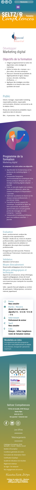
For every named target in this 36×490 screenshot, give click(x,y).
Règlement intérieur (10, 464)
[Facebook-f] (6, 423)
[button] (18, 7)
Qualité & (15, 461)
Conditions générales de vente (14, 452)
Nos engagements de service (13, 469)
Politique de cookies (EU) (14, 479)
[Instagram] (18, 423)
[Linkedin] (12, 423)
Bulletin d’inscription (10, 449)
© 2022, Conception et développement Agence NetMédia (18, 481)
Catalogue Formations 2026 (13, 444)
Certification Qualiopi (11, 458)
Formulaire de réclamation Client (15, 455)
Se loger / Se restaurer (11, 467)
